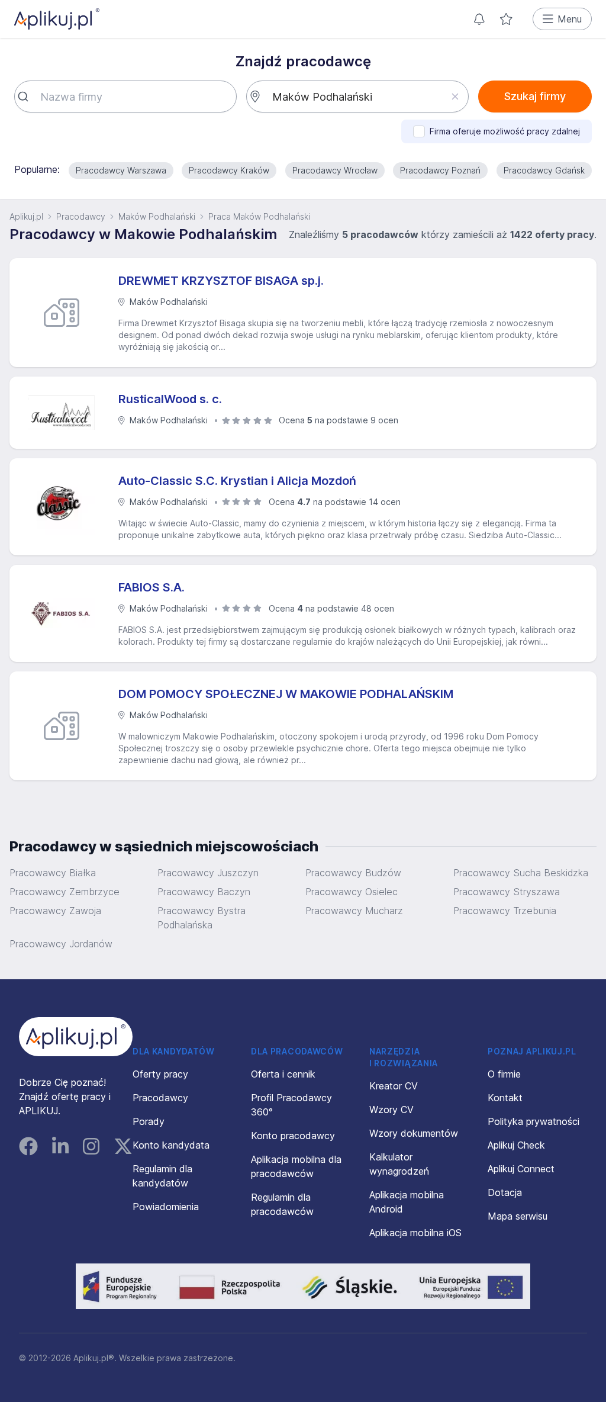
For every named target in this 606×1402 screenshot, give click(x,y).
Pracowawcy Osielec (351, 892)
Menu (569, 19)
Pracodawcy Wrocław (335, 170)
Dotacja (505, 1192)
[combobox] (125, 96)
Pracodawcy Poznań (440, 170)
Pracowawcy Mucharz (354, 911)
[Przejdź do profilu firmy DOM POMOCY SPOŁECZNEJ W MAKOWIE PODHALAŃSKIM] (66, 726)
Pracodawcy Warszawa (121, 170)
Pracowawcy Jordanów (60, 944)
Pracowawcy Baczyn (203, 892)
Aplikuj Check (516, 1145)
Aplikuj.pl (26, 216)
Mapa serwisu (517, 1216)
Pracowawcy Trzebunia (504, 911)
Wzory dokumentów (413, 1133)
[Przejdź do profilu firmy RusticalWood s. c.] (66, 413)
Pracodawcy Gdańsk (544, 170)
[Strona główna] (56, 19)
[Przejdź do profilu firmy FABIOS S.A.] (66, 613)
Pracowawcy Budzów (353, 873)
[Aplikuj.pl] (75, 1037)
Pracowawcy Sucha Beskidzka (520, 873)
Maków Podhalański (156, 216)
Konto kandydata (171, 1145)
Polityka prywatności (533, 1121)
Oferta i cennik (283, 1074)
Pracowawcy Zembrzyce (64, 892)
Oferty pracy (160, 1074)
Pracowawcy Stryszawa (506, 892)
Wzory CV (391, 1109)
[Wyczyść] (454, 96)
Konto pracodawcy (293, 1135)
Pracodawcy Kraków (229, 170)
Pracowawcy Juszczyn (208, 873)
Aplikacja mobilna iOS (415, 1233)
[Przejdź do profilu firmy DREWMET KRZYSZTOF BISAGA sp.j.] (66, 313)
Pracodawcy (80, 216)
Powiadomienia (166, 1207)
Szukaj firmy (535, 96)
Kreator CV (393, 1086)
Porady (149, 1121)
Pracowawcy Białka (52, 873)
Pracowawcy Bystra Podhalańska (201, 918)
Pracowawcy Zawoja (55, 911)
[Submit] (27, 96)
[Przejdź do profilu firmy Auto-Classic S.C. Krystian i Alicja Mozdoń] (66, 506)
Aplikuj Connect (521, 1169)
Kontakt (505, 1098)
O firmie (504, 1074)
